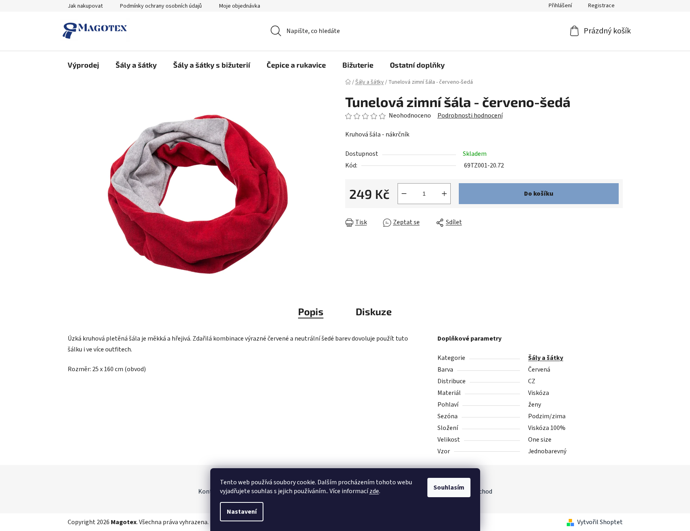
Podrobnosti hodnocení (470, 115)
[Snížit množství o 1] (404, 194)
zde (374, 491)
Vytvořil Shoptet (600, 522)
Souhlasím (448, 487)
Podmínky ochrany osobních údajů (161, 6)
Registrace (601, 6)
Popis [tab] (310, 311)
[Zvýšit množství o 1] (444, 194)
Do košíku (538, 193)
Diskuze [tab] (374, 311)
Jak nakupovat (85, 6)
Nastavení (242, 511)
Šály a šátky (545, 357)
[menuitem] (83, 65)
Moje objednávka (239, 6)
